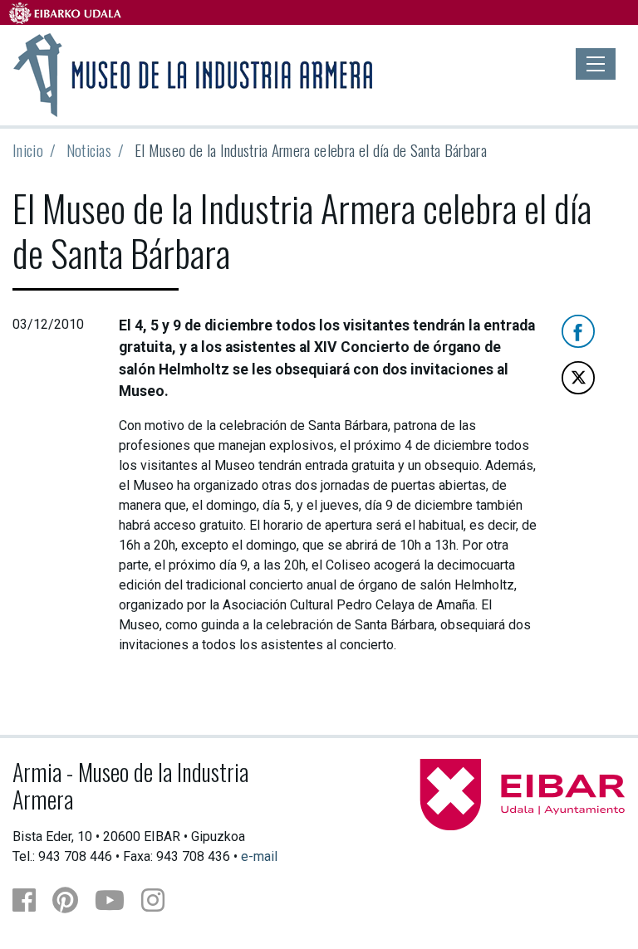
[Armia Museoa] (193, 73)
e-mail (259, 856)
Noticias (89, 150)
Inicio (27, 150)
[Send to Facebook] (578, 330)
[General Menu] (596, 64)
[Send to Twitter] (578, 376)
